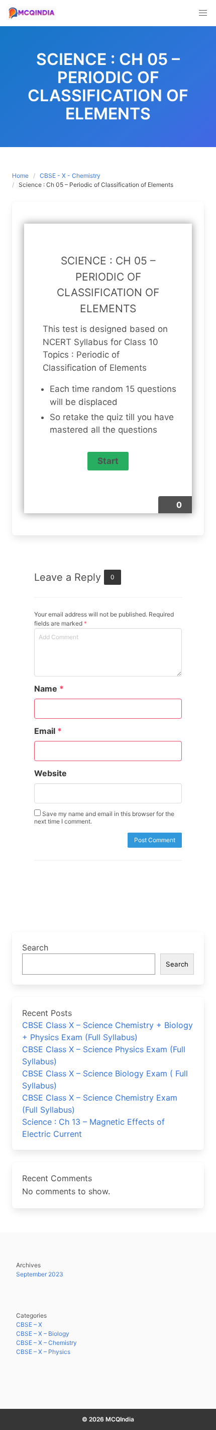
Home (20, 175)
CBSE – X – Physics (43, 1351)
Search (35, 947)
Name (49, 689)
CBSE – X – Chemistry (46, 1342)
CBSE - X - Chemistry (70, 175)
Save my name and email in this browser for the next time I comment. (104, 817)
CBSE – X (29, 1324)
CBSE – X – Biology (42, 1333)
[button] (203, 13)
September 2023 (39, 1274)
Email (48, 731)
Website (50, 773)
